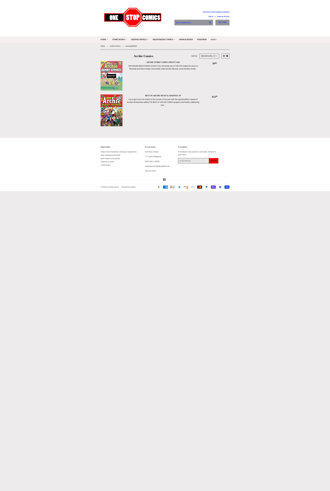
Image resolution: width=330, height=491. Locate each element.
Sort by (194, 56)
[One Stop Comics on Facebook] (164, 180)
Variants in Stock (107, 162)
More (213, 40)
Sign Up (214, 161)
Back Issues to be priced (110, 158)
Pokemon (202, 39)
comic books (118, 39)
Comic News (105, 165)
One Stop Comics (112, 187)
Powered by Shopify (128, 187)
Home (103, 39)
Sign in (211, 16)
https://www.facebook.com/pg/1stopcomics (119, 152)
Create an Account (223, 16)
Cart (224, 22)
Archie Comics (115, 46)
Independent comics (163, 39)
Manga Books (186, 39)
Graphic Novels (139, 39)
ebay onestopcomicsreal (110, 155)
